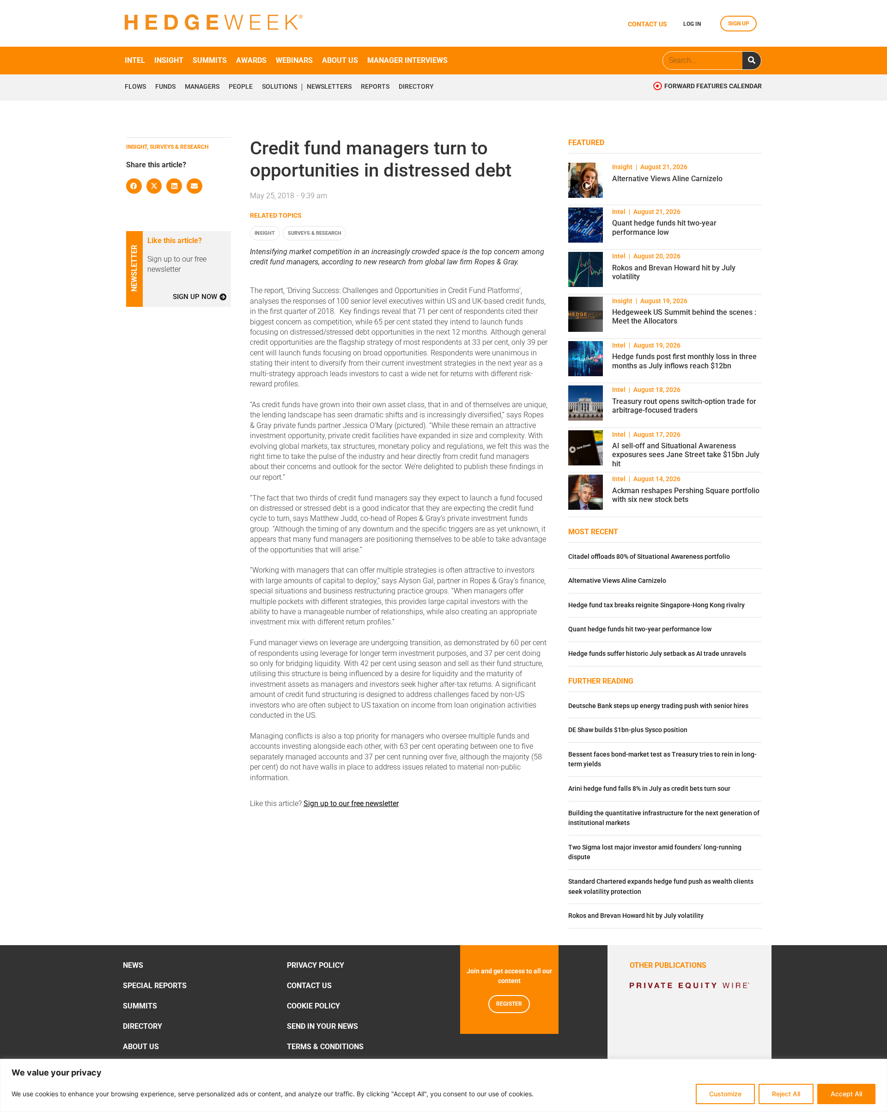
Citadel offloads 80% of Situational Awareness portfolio (649, 557)
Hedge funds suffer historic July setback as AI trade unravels (657, 654)
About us (340, 60)
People (241, 87)
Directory (416, 87)
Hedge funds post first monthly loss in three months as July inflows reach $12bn (684, 361)
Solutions (279, 87)
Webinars (294, 60)
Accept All (846, 1094)
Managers (202, 87)
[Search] (751, 60)
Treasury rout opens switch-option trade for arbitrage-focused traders (684, 406)
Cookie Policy (313, 1006)
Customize (725, 1094)
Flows (135, 87)
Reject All (786, 1094)
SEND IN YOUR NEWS (322, 1026)
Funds (165, 87)
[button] (134, 186)
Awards (251, 60)
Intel (135, 60)
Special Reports (155, 985)
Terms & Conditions (325, 1046)
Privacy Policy (315, 965)
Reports (375, 87)
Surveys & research (314, 233)
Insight (168, 60)
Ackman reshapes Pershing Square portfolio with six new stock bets (685, 495)
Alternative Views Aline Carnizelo (667, 178)
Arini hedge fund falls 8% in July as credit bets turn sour (649, 789)
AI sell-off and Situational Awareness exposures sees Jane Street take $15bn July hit (685, 454)
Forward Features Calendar (713, 86)
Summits (210, 60)
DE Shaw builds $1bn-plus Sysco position (627, 730)
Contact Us (309, 985)
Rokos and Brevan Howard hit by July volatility (636, 916)
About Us (141, 1046)
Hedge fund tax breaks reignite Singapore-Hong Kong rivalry (656, 605)
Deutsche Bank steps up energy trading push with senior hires (658, 706)
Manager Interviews (407, 60)
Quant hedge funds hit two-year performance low (664, 227)
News (133, 965)
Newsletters (329, 87)
